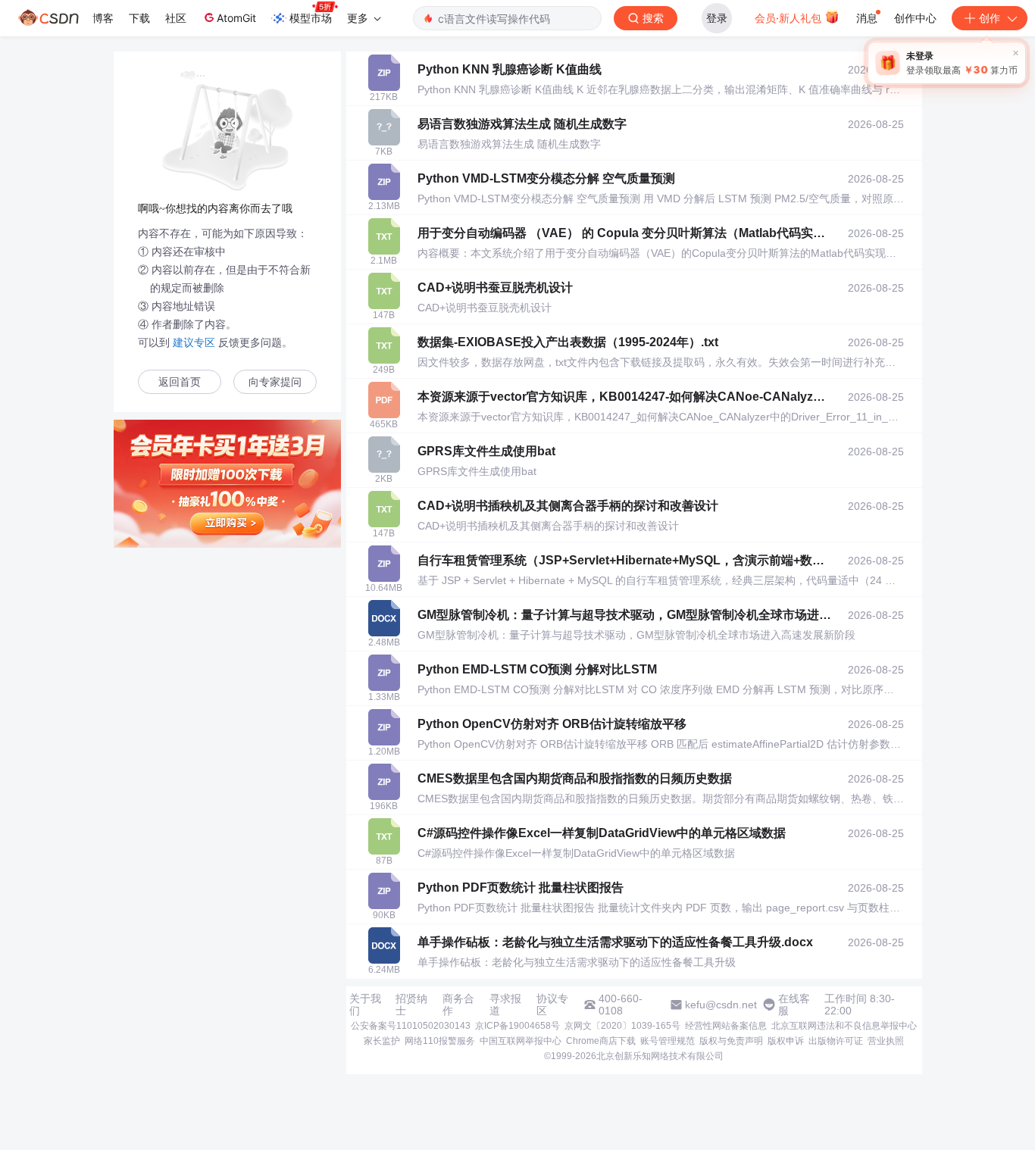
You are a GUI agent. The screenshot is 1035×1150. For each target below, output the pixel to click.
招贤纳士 (411, 1004)
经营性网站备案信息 (726, 1025)
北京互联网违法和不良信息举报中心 (844, 1025)
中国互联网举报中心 (520, 1041)
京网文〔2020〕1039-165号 (622, 1025)
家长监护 (382, 1041)
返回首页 (179, 382)
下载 (139, 17)
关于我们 (365, 1004)
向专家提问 (275, 382)
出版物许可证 (835, 1041)
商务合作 (458, 1004)
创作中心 (915, 17)
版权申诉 (786, 1041)
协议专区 (552, 1004)
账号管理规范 (667, 1041)
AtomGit (236, 17)
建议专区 (194, 342)
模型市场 (310, 17)
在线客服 (794, 1004)
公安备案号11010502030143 (411, 1025)
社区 (175, 17)
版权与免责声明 (731, 1041)
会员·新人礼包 (789, 17)
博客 (103, 17)
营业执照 (886, 1041)
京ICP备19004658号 (517, 1025)
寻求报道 (505, 1004)
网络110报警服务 (440, 1041)
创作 (989, 17)
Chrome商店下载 (601, 1041)
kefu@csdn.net (721, 1004)
